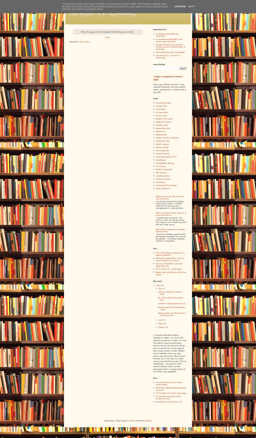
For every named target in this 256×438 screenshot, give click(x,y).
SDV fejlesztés (161, 172)
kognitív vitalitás (162, 147)
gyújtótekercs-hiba (163, 141)
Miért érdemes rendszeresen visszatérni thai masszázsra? (170, 230)
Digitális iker (161, 131)
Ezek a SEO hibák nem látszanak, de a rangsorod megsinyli (170, 254)
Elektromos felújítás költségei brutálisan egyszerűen (171, 388)
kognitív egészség (162, 144)
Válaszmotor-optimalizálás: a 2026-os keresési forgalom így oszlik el (170, 259)
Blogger (148, 420)
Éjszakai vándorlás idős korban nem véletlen (171, 308)
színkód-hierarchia (163, 175)
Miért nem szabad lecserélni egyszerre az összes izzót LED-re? (171, 214)
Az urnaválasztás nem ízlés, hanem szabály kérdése (169, 383)
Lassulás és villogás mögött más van (171, 303)
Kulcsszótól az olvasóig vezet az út (169, 401)
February (162, 327)
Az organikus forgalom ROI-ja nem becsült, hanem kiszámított (169, 40)
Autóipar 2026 (161, 106)
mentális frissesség (163, 153)
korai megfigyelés (162, 150)
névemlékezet (161, 160)
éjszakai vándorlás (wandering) (167, 137)
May (160, 288)
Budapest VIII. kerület (164, 118)
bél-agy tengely (161, 115)
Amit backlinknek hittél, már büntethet (170, 52)
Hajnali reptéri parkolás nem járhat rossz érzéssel (171, 273)
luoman (132, 420)
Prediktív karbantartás (164, 169)
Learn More (180, 6)
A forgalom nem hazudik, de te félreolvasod (167, 35)
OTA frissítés (161, 166)
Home (107, 37)
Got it (192, 6)
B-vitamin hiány (162, 112)
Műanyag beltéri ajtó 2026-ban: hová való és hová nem (170, 197)
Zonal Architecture (163, 188)
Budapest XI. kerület (163, 121)
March (161, 323)
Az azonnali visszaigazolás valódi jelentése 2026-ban (168, 397)
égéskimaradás (161, 134)
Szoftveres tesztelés (163, 179)
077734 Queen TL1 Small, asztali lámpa (171, 393)
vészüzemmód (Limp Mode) (166, 185)
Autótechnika (161, 109)
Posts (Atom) (85, 41)
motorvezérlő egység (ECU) (166, 156)
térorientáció (160, 182)
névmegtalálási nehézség (165, 163)
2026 (158, 285)
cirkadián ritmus (162, 125)
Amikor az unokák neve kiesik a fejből (168, 78)
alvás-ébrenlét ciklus (163, 103)
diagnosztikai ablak (163, 128)
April (161, 320)
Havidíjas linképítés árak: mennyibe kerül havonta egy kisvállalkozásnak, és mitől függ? (170, 46)
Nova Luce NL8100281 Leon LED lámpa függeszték (169, 264)
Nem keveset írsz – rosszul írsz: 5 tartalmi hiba (168, 56)
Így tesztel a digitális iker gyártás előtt (170, 298)
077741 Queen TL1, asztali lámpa (168, 269)
